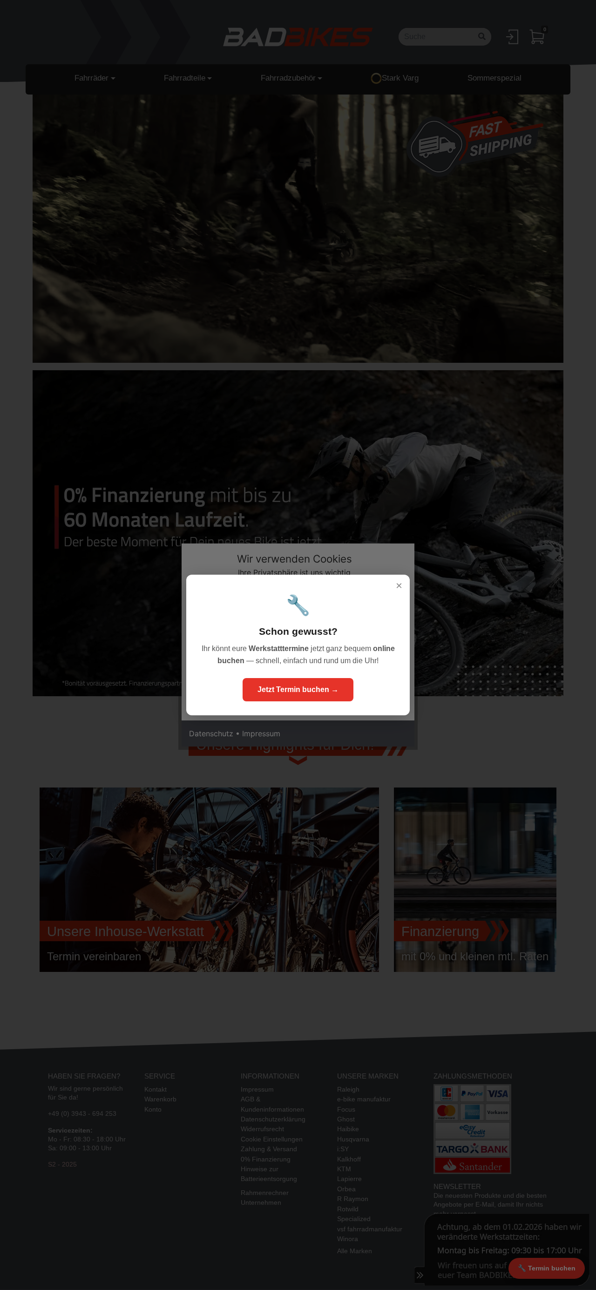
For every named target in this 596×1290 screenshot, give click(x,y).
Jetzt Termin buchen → (298, 689)
